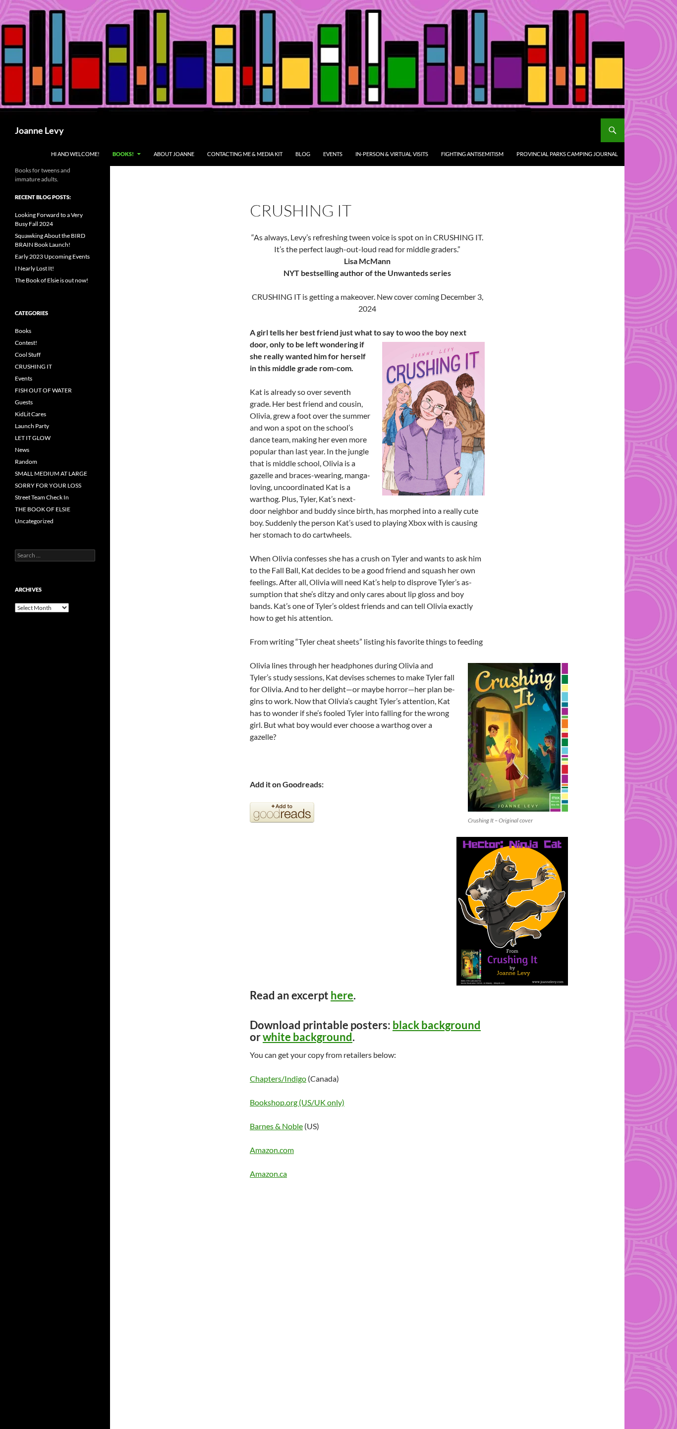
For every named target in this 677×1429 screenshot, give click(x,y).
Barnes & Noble (276, 1126)
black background (437, 1025)
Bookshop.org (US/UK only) (297, 1102)
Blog (302, 154)
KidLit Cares (30, 414)
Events (332, 154)
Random (26, 461)
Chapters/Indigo (278, 1078)
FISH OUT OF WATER (43, 390)
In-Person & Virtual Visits (391, 154)
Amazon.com (272, 1149)
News (22, 449)
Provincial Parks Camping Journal (567, 154)
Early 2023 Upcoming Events (52, 256)
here (342, 995)
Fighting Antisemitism (472, 154)
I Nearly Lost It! (34, 268)
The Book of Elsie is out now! (51, 280)
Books (23, 330)
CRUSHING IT (33, 366)
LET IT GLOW (33, 437)
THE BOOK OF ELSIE (42, 509)
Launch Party (32, 426)
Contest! (26, 342)
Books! (123, 154)
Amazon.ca (268, 1173)
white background (307, 1037)
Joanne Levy (39, 130)
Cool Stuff (28, 354)
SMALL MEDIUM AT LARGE (51, 473)
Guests (24, 402)
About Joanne (174, 154)
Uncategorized (34, 521)
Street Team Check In (42, 497)
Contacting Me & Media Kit (244, 154)
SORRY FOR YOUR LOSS (48, 485)
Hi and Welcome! (75, 154)
